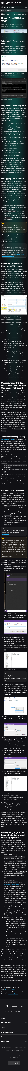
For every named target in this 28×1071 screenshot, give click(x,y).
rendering (12, 980)
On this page (5, 37)
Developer (6, 14)
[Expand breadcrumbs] (11, 14)
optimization (19, 980)
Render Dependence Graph (11, 884)
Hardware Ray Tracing (7, 439)
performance (5, 980)
